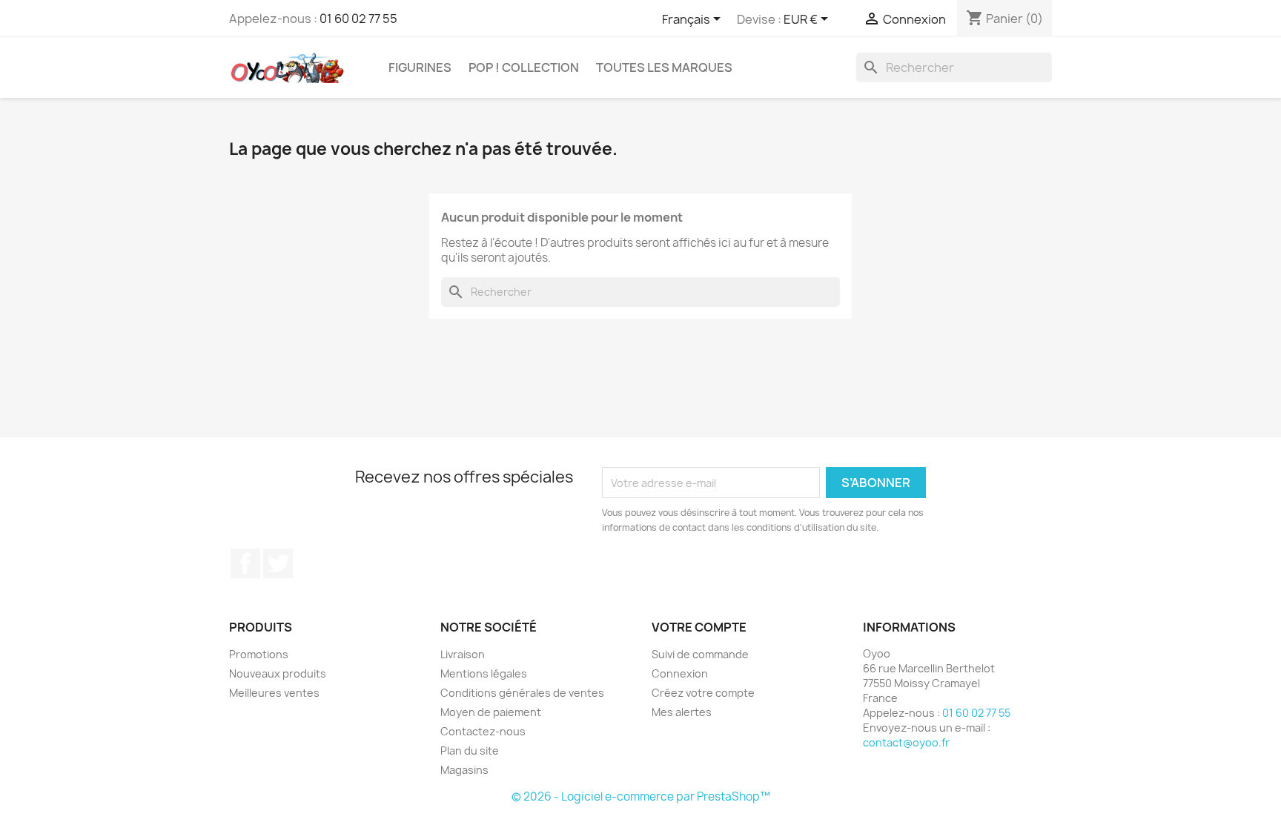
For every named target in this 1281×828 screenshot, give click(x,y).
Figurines (419, 67)
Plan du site (469, 750)
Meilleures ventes (274, 693)
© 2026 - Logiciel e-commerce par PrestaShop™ (641, 796)
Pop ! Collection (524, 67)
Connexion (680, 673)
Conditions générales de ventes (522, 693)
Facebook (245, 563)
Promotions (258, 654)
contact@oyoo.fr (906, 742)
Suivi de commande (700, 654)
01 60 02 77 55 (358, 18)
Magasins (464, 770)
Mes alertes (682, 712)
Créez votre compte (703, 693)
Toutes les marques (664, 67)
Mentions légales (483, 673)
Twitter (278, 563)
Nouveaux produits (277, 673)
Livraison (462, 654)
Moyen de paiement (490, 712)
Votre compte (699, 627)
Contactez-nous (483, 731)
